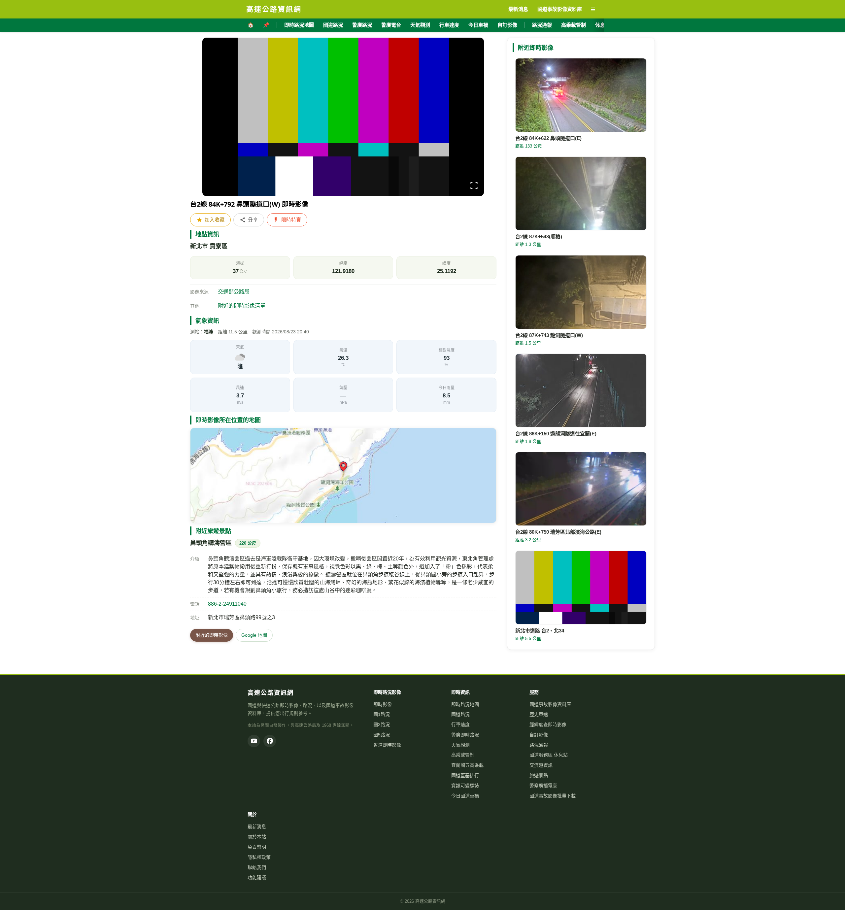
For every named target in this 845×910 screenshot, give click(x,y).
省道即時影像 (387, 745)
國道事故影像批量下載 (552, 795)
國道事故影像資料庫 (550, 704)
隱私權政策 (259, 857)
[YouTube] (254, 741)
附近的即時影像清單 (241, 306)
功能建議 (257, 877)
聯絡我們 (257, 867)
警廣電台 (391, 25)
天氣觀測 (420, 25)
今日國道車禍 (465, 795)
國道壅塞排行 (465, 775)
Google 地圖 (254, 635)
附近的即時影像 (211, 635)
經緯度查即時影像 (547, 724)
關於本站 (257, 836)
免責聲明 (257, 847)
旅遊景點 (538, 775)
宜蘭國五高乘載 (467, 765)
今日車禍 (478, 25)
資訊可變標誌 (465, 785)
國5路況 (381, 734)
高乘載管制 (573, 25)
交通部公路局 (234, 291)
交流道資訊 (541, 765)
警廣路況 (362, 25)
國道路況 (333, 25)
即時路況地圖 (299, 25)
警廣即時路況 (465, 734)
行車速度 (449, 25)
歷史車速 (538, 714)
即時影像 (382, 704)
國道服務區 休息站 (548, 755)
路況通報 (542, 25)
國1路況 (381, 714)
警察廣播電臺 (543, 785)
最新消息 (257, 826)
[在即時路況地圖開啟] (343, 475)
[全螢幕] (474, 187)
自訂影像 (507, 25)
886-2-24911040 (227, 604)
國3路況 (381, 724)
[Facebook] (269, 741)
